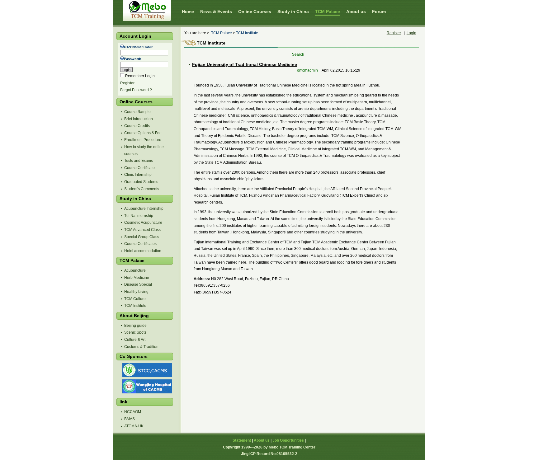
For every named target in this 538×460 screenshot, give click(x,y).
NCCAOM (132, 412)
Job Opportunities (288, 440)
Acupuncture (135, 270)
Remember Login (140, 76)
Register (127, 83)
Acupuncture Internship (143, 208)
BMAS (129, 419)
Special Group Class (141, 237)
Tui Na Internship (138, 216)
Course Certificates (140, 244)
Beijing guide (135, 325)
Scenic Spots (135, 332)
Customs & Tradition (141, 347)
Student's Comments (141, 189)
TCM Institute (135, 305)
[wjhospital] (146, 392)
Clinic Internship (138, 174)
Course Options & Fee (143, 133)
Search (298, 54)
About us (262, 440)
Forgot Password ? (136, 90)
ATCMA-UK (134, 426)
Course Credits (137, 126)
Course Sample (137, 112)
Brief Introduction (138, 119)
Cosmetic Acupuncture (143, 222)
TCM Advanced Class (142, 230)
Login (411, 33)
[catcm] (146, 375)
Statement (242, 440)
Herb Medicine (136, 277)
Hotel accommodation (142, 251)
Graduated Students (141, 182)
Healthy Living (136, 291)
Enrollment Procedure (142, 140)
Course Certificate (139, 168)
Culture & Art (134, 339)
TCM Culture (135, 299)
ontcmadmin (308, 70)
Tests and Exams (138, 160)
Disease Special (138, 284)
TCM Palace (221, 33)
